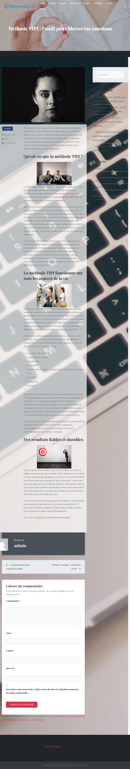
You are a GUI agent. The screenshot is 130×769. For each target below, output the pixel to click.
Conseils (52, 3)
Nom (9, 633)
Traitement (98, 3)
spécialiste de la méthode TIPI (68, 197)
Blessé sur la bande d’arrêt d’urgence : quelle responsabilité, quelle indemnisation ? (110, 136)
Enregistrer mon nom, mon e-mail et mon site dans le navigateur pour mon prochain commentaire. (42, 691)
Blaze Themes (80, 765)
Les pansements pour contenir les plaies (18, 566)
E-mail (10, 650)
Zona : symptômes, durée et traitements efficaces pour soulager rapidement (108, 121)
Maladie (63, 3)
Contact (42, 9)
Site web (10, 668)
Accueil (42, 3)
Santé (87, 3)
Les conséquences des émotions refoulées (50, 517)
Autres (109, 3)
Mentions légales (53, 746)
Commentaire (13, 601)
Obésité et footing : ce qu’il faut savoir (66, 566)
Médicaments (75, 3)
